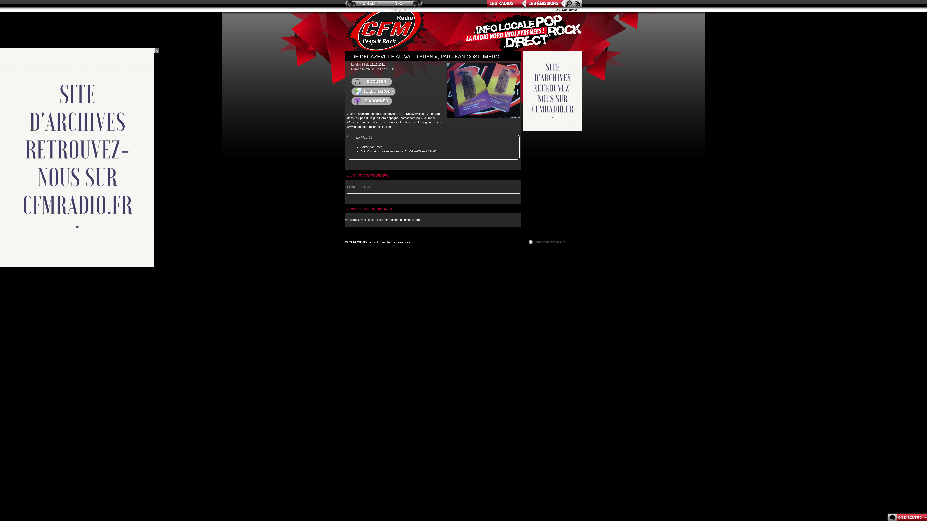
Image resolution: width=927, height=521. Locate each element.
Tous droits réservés (393, 242)
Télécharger (378, 91)
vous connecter (371, 220)
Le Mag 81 (358, 64)
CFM (387, 31)
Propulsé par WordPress (550, 242)
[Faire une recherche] (569, 3)
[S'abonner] (577, 3)
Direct (370, 3)
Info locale (398, 4)
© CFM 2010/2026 (359, 242)
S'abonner (376, 101)
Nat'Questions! (551, 10)
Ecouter (376, 82)
